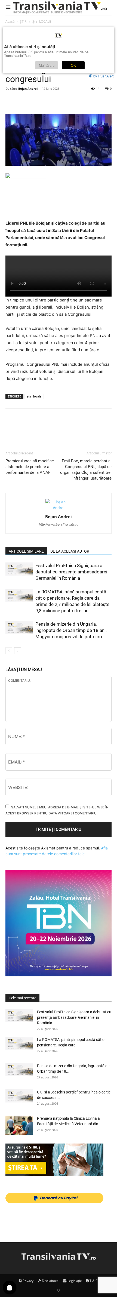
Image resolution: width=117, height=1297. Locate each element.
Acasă (10, 21)
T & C (93, 1280)
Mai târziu (46, 65)
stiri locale (34, 396)
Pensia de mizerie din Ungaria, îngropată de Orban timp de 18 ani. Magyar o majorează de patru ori (71, 630)
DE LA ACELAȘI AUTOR (69, 551)
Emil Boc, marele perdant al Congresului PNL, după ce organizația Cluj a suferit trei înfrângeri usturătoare (86, 470)
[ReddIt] (73, 100)
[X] (23, 100)
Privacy (27, 1280)
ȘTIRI (23, 21)
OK (73, 65)
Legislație (74, 1280)
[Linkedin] (61, 100)
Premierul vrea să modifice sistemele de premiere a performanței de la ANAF (29, 467)
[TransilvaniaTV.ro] (61, 7)
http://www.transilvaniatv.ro (58, 524)
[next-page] (17, 650)
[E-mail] (86, 100)
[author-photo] (58, 507)
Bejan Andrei (28, 88)
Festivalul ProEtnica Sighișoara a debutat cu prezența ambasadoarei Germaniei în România (71, 572)
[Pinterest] (35, 100)
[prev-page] (8, 650)
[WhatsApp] (48, 100)
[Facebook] (10, 100)
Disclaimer (49, 1280)
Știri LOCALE (41, 21)
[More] (98, 100)
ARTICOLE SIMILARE (26, 551)
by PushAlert (103, 76)
